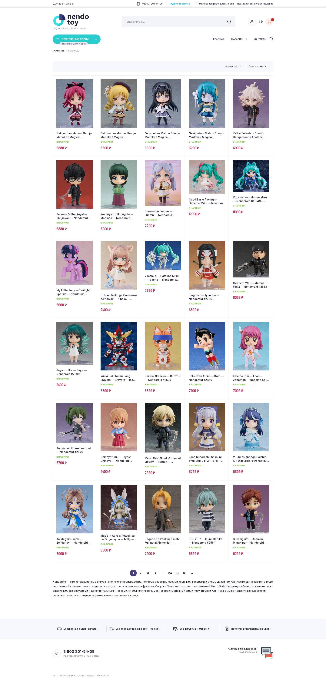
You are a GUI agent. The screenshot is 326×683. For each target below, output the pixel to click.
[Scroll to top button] (317, 674)
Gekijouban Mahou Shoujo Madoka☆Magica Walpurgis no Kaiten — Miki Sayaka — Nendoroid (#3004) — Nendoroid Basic (207, 135)
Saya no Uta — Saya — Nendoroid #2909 (71, 372)
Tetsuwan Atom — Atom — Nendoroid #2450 (206, 377)
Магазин (237, 39)
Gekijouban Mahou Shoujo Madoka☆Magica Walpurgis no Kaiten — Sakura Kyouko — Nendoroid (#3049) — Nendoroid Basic (74, 135)
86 (185, 573)
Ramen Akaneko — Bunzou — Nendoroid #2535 (162, 377)
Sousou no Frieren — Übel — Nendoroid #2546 (73, 450)
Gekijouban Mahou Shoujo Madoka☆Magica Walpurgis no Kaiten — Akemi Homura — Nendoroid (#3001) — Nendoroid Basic (162, 135)
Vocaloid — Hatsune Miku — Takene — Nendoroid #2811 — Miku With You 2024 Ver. (162, 277)
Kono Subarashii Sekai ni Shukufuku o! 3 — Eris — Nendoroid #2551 (205, 459)
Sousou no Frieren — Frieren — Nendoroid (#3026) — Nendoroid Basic (163, 213)
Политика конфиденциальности (215, 3)
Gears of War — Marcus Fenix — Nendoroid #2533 (250, 284)
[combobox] (232, 66)
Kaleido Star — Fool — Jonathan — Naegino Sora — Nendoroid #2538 (250, 378)
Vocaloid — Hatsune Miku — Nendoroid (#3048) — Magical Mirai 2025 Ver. (250, 199)
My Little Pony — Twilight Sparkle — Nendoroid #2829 (73, 292)
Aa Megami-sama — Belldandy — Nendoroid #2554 (72, 541)
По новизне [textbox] (231, 66)
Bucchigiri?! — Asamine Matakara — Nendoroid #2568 (248, 541)
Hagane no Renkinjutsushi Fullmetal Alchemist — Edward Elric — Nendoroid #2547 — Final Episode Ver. (163, 541)
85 (177, 573)
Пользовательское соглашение (255, 3)
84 (170, 573)
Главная (219, 39)
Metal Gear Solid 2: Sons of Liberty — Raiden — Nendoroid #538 (163, 460)
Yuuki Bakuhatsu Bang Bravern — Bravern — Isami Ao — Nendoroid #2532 (118, 378)
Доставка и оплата (63, 3)
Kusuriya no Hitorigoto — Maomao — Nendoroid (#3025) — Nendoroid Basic (119, 216)
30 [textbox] (261, 66)
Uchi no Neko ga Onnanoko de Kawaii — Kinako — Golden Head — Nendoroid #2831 (119, 297)
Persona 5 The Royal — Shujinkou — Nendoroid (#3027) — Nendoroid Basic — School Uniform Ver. (74, 216)
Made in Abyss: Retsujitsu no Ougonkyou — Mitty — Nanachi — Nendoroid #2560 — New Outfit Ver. (118, 537)
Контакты (260, 39)
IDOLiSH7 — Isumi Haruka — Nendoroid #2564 (205, 540)
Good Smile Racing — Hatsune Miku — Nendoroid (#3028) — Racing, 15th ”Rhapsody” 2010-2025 (207, 201)
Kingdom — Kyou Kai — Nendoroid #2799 (204, 296)
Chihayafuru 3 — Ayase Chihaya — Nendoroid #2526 (116, 459)
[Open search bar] (271, 38)
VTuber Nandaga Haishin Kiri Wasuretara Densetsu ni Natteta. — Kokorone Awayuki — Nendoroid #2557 (250, 459)
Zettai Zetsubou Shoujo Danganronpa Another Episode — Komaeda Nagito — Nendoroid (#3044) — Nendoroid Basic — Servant (248, 135)
